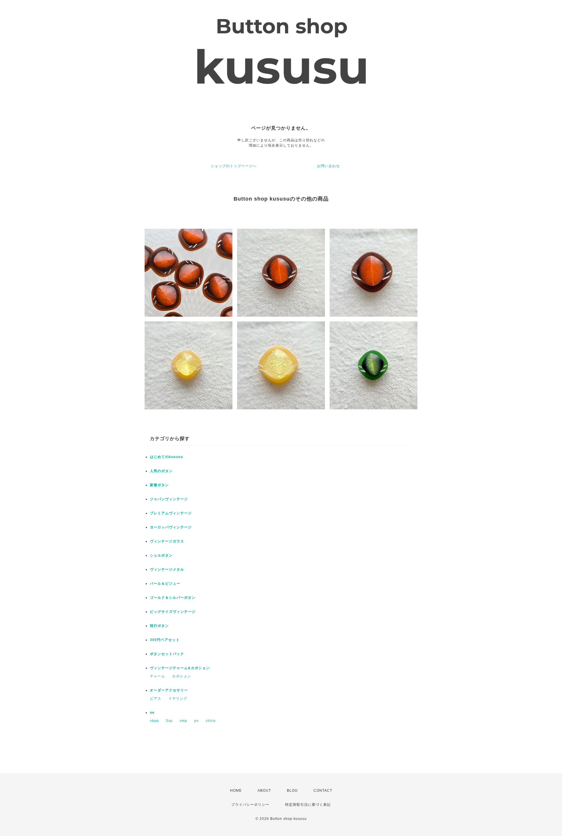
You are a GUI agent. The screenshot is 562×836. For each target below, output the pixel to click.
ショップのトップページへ (233, 166)
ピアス (155, 698)
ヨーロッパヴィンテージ (171, 527)
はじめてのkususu (166, 457)
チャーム (157, 676)
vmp (183, 721)
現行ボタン (159, 626)
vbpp (154, 721)
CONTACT (322, 790)
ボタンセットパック (167, 654)
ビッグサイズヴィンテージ (173, 612)
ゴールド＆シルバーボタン (173, 598)
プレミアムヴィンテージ (171, 513)
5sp (169, 721)
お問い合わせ (328, 166)
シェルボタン (161, 555)
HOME (236, 790)
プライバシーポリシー (250, 805)
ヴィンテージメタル (167, 569)
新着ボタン (159, 485)
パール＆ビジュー (165, 583)
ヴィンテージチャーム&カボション (180, 668)
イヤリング (177, 698)
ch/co (211, 721)
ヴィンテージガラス (167, 541)
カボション (181, 676)
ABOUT (264, 790)
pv (196, 721)
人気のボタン (161, 471)
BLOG (292, 790)
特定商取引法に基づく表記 (308, 805)
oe (152, 712)
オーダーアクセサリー (169, 690)
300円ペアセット (165, 640)
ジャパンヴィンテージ (169, 499)
